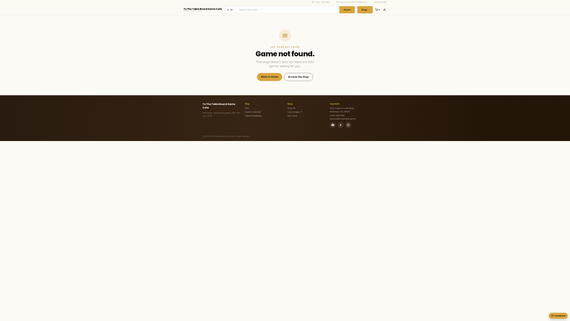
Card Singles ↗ (294, 112)
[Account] (384, 10)
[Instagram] (348, 125)
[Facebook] (340, 125)
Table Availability (253, 115)
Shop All (291, 108)
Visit (247, 108)
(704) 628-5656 (380, 2)
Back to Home (269, 76)
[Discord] (333, 125)
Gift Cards (292, 115)
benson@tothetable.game (343, 118)
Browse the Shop (298, 77)
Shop (365, 9)
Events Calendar (253, 112)
